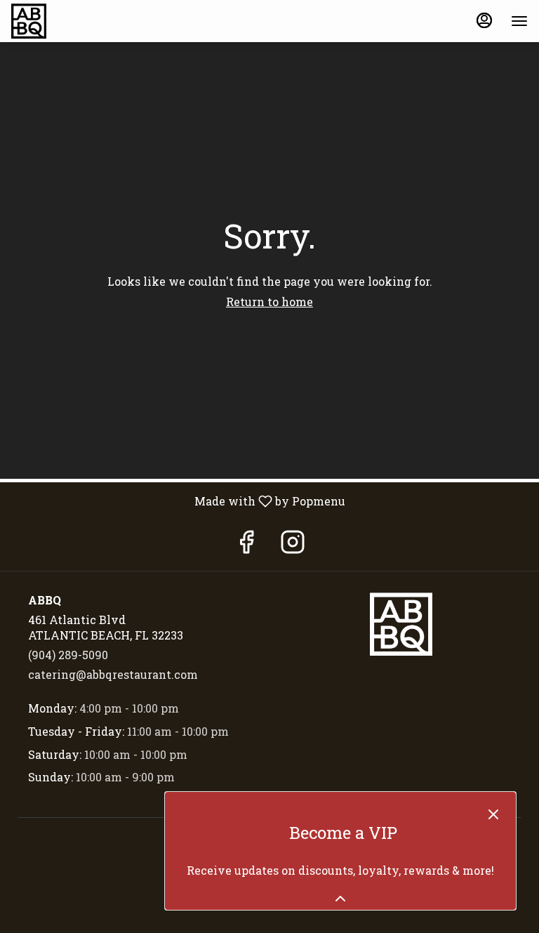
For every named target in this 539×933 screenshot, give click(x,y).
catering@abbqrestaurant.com (113, 674)
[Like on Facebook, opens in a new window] (246, 545)
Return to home (269, 301)
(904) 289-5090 (68, 654)
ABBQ (400, 624)
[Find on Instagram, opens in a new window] (292, 545)
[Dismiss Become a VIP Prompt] (493, 814)
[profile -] (484, 20)
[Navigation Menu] (519, 21)
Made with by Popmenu (178, 500)
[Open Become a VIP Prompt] (340, 898)
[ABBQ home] (74, 21)
